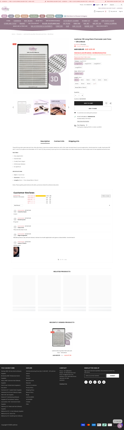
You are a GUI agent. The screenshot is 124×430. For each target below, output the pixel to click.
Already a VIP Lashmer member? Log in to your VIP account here (92, 54)
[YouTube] (103, 382)
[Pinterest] (95, 382)
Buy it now (93, 108)
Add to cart (88, 103)
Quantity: (76, 92)
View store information (83, 121)
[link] (106, 103)
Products (19, 34)
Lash (11, 16)
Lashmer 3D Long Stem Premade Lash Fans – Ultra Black (62, 351)
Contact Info (59, 141)
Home (13, 34)
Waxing (50, 16)
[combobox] (114, 5)
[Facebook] (86, 382)
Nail (17, 16)
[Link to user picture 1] (16, 252)
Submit (112, 376)
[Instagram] (90, 382)
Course (24, 16)
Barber (59, 16)
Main (4, 16)
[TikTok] (99, 382)
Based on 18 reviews (18, 197)
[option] (41, 66)
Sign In (121, 11)
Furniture (34, 16)
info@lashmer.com (68, 374)
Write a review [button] (106, 196)
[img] (21, 210)
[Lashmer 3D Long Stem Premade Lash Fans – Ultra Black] (62, 337)
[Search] (116, 5)
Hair (42, 16)
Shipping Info (74, 141)
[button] (13, 107)
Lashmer (14, 425)
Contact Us (63, 384)
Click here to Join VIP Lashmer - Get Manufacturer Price (90, 53)
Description (45, 141)
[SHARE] (109, 103)
